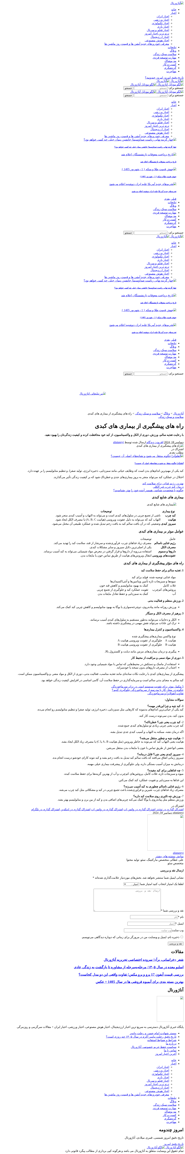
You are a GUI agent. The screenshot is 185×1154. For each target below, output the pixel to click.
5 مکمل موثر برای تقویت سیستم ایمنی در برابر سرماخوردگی (147, 686)
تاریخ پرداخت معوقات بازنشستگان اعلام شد (158, 162)
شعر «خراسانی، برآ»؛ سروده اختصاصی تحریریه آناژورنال (144, 960)
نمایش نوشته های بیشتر (169, 856)
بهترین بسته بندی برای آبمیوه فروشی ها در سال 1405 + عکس (140, 982)
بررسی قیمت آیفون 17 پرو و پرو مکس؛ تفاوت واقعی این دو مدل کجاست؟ (131, 974)
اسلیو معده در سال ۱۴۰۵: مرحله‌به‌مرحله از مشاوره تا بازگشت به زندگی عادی (129, 967)
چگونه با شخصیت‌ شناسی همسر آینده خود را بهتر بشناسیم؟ (148, 490)
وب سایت (178, 930)
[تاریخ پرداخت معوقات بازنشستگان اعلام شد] (148, 154)
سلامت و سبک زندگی (171, 416)
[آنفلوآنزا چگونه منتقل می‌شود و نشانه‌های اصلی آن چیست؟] (147, 455)
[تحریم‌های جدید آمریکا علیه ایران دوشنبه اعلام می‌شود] (142, 184)
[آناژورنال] (170, 81)
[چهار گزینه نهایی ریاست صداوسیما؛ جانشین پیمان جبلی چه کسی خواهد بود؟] (130, 139)
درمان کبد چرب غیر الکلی (168, 486)
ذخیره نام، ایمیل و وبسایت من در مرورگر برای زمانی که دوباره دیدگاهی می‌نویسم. (130, 937)
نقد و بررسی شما (172, 910)
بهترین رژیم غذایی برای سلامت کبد (163, 483)
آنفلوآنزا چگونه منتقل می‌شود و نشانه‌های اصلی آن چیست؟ (159, 463)
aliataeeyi (118, 442)
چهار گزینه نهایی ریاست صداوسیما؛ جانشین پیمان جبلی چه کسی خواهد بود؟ (145, 147)
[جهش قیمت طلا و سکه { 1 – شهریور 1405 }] (149, 169)
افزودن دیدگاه (154, 442)
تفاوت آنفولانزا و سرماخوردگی (165, 693)
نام (181, 916)
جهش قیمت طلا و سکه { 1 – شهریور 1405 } (158, 176)
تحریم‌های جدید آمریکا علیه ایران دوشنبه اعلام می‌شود (154, 191)
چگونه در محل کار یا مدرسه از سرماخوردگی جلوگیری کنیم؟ (148, 689)
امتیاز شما (146, 884)
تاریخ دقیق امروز (174, 1144)
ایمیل (179, 923)
